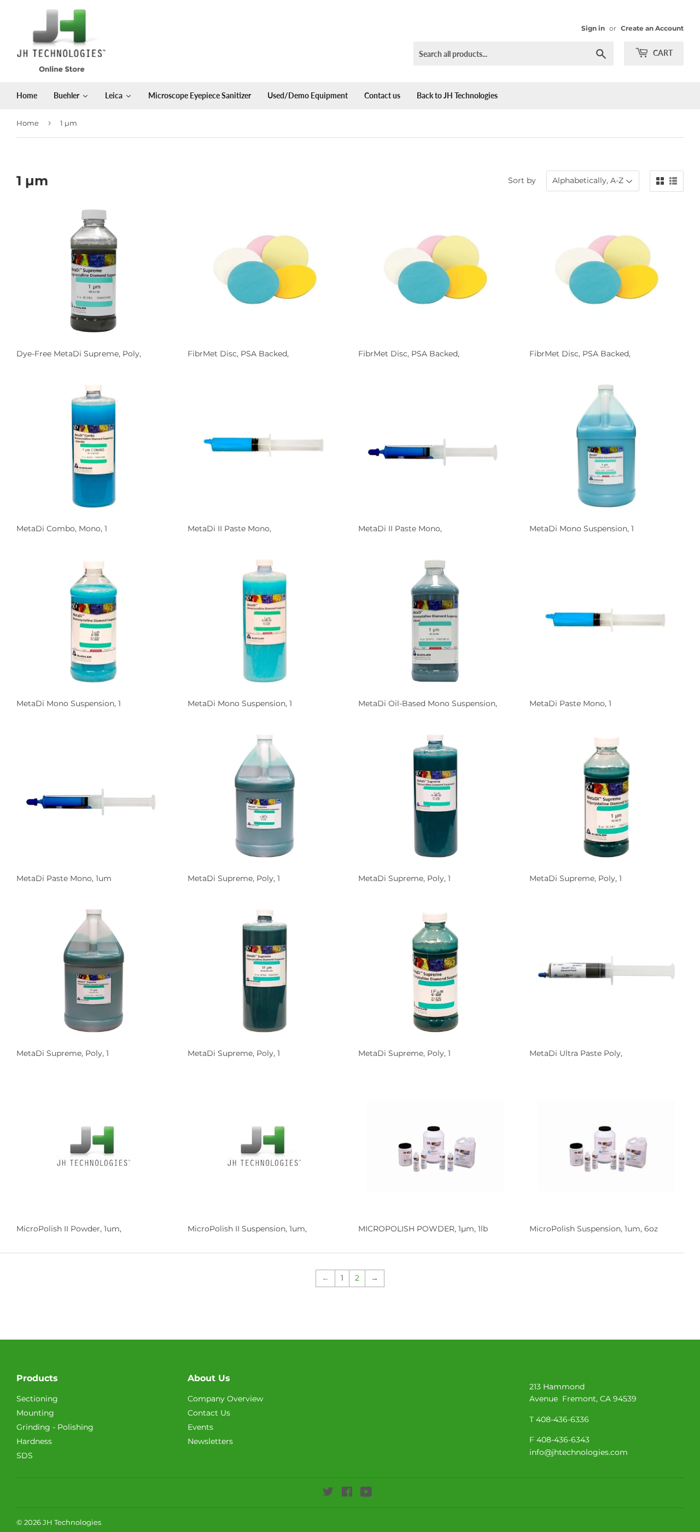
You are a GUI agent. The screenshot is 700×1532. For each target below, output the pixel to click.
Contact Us (209, 1413)
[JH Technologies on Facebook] (347, 1493)
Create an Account (652, 28)
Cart (662, 52)
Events (200, 1427)
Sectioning (37, 1399)
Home (27, 123)
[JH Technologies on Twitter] (328, 1493)
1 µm (68, 123)
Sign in (593, 28)
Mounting (35, 1413)
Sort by (522, 180)
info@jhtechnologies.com (578, 1452)
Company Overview (225, 1399)
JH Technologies (72, 1522)
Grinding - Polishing (55, 1427)
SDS (24, 1455)
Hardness (34, 1441)
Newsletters (210, 1441)
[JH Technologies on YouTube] (366, 1493)
